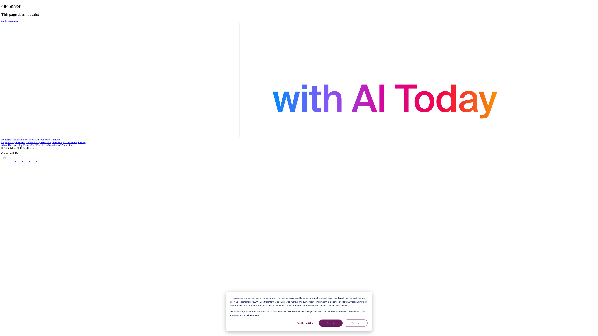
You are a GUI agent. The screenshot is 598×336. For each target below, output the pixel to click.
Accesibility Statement (51, 142)
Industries (6, 139)
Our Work (45, 139)
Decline (355, 323)
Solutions (16, 139)
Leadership (17, 145)
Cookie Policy (33, 142)
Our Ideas (55, 139)
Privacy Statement (16, 142)
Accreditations (70, 142)
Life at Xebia (41, 145)
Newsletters (54, 145)
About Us (6, 145)
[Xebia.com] (299, 136)
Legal (4, 142)
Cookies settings (305, 323)
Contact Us (28, 145)
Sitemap (81, 142)
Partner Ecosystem (30, 139)
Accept (330, 323)
